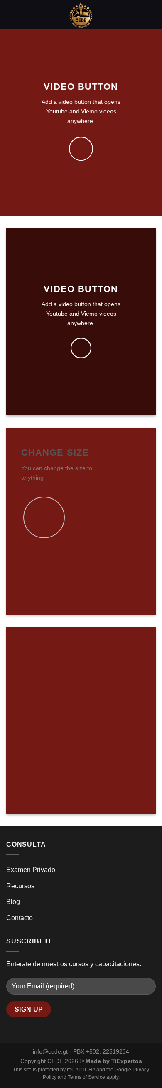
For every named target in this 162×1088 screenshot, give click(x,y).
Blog (13, 901)
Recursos (20, 886)
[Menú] (11, 14)
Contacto (19, 917)
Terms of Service (86, 1077)
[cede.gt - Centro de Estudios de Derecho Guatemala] (81, 14)
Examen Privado (30, 869)
